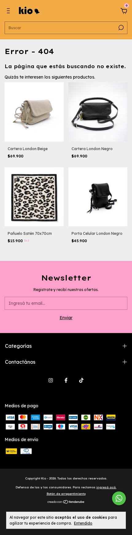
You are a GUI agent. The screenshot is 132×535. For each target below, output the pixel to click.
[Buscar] (120, 27)
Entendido (83, 523)
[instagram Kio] (50, 380)
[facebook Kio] (66, 380)
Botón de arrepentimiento (66, 494)
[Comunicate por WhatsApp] (119, 498)
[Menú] (9, 11)
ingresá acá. (106, 487)
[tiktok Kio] (81, 380)
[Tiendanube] (66, 502)
